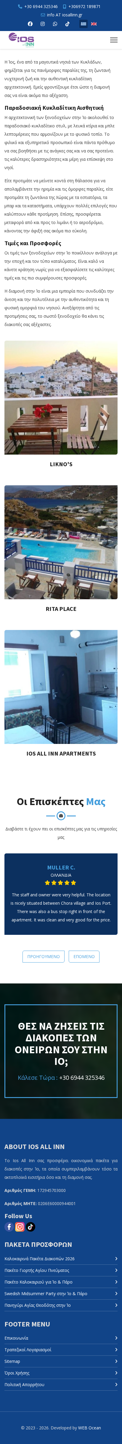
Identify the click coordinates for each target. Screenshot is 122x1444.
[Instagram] (42, 24)
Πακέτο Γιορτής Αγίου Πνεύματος (36, 1270)
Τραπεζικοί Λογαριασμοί (27, 1349)
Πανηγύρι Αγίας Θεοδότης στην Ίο (37, 1305)
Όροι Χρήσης (16, 1373)
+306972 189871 (84, 6)
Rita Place (61, 608)
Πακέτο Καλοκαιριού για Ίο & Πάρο (38, 1282)
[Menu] (114, 40)
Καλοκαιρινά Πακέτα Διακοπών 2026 (39, 1258)
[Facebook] (30, 24)
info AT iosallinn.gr (64, 15)
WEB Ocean (89, 1428)
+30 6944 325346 (41, 6)
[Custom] (67, 24)
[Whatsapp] (55, 24)
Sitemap (12, 1361)
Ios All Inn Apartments (61, 753)
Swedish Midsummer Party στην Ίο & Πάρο (45, 1293)
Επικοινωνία (16, 1338)
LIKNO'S (61, 464)
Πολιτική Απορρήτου (24, 1384)
